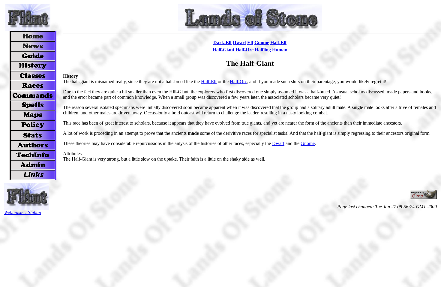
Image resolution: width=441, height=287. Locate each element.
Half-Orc (238, 81)
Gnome (308, 143)
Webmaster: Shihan (22, 212)
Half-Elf (209, 81)
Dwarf (278, 143)
